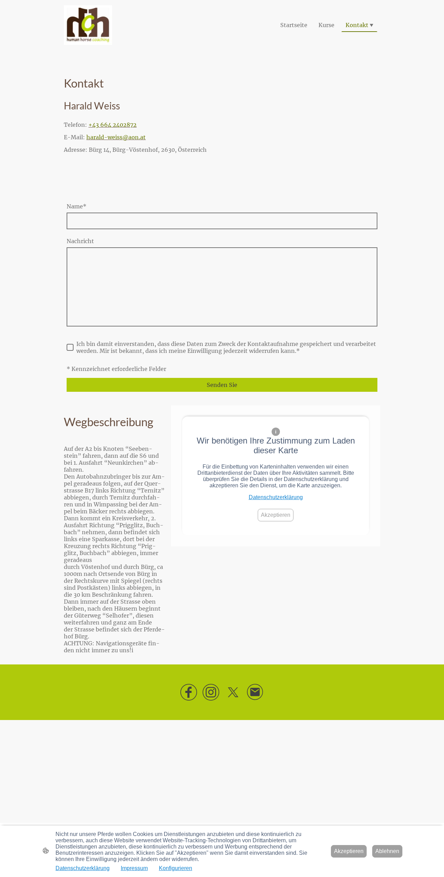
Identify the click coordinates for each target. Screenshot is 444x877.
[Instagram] (211, 692)
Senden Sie (222, 384)
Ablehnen (387, 851)
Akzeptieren (275, 515)
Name (76, 206)
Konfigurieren (175, 868)
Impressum (134, 868)
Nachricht (80, 241)
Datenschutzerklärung (276, 497)
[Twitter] (233, 692)
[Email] (255, 692)
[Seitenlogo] (88, 25)
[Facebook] (188, 692)
